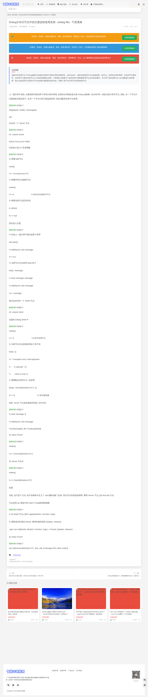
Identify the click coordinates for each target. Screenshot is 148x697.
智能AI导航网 (21, 691)
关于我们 (79, 670)
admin (32, 26)
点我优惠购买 (129, 37)
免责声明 (63, 670)
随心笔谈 (14, 15)
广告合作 (71, 670)
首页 (9, 15)
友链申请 (55, 670)
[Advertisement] (74, 647)
